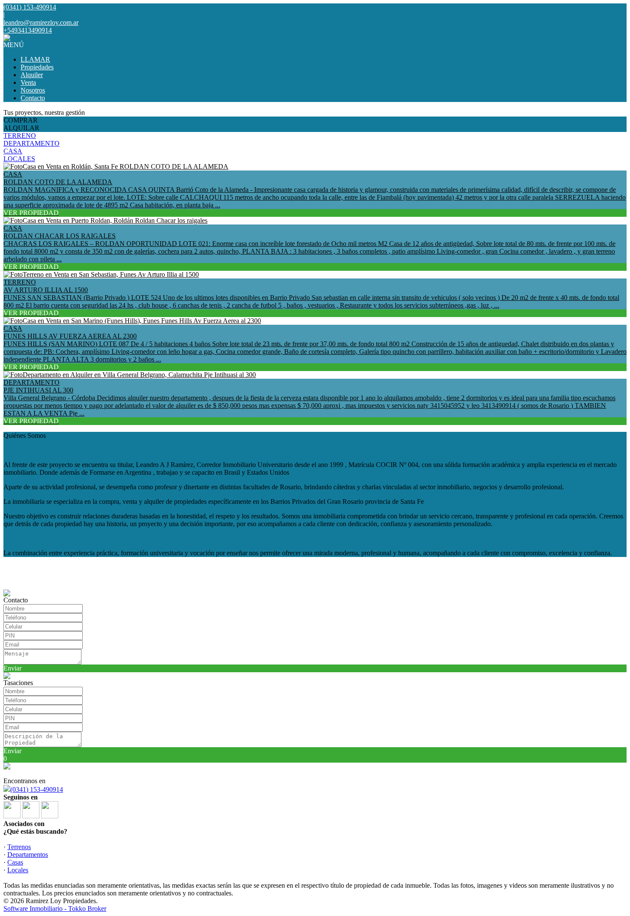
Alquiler (32, 74)
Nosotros (33, 90)
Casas (15, 862)
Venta (28, 82)
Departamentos (27, 854)
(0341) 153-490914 (36, 789)
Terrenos (19, 846)
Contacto (33, 98)
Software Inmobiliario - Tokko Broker (54, 908)
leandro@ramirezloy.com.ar (40, 22)
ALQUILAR (21, 128)
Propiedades (37, 67)
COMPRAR (20, 120)
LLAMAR (35, 59)
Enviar (12, 668)
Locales (17, 870)
